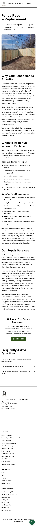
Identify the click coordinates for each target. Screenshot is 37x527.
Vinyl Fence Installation (9, 443)
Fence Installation (7, 435)
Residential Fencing (8, 456)
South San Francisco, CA (9, 494)
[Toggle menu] (34, 4)
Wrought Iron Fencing (8, 464)
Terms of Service (7, 480)
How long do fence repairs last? (12, 366)
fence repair (22, 255)
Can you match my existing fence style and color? (16, 372)
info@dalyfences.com (8, 408)
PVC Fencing (6, 461)
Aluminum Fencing (7, 448)
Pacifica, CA (5, 502)
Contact (4, 478)
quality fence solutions (13, 130)
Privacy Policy (6, 483)
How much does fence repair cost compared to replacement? (16, 360)
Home (3, 473)
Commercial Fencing (8, 453)
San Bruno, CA (6, 505)
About (3, 475)
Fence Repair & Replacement (11, 438)
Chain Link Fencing (7, 446)
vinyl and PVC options (27, 306)
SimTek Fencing (6, 459)
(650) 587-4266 (18, 339)
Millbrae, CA (5, 507)
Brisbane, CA (6, 497)
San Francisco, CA (7, 492)
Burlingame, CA (6, 510)
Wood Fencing (6, 440)
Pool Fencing (6, 451)
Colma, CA (5, 500)
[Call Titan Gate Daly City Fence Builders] (32, 522)
